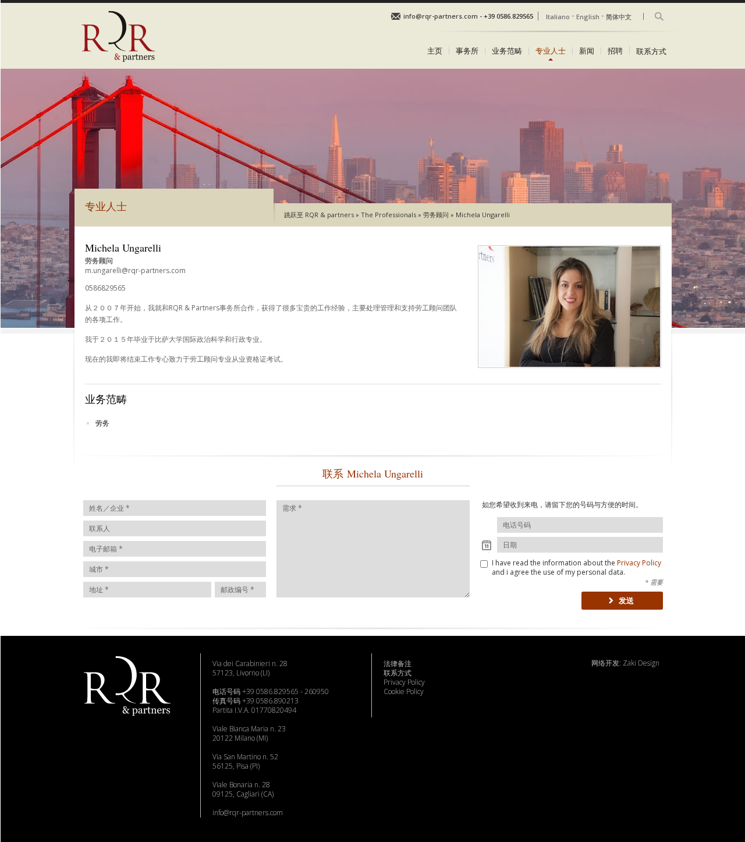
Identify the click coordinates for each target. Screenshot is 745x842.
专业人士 (550, 51)
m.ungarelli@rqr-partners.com (135, 270)
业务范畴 (507, 51)
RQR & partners (329, 214)
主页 (434, 51)
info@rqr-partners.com (247, 813)
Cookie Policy (404, 691)
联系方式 (651, 50)
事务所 (467, 51)
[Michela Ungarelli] (569, 371)
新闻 (586, 51)
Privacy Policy (639, 563)
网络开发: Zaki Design (625, 663)
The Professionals (388, 214)
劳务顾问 (436, 214)
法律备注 (397, 663)
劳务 (102, 423)
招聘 (615, 51)
